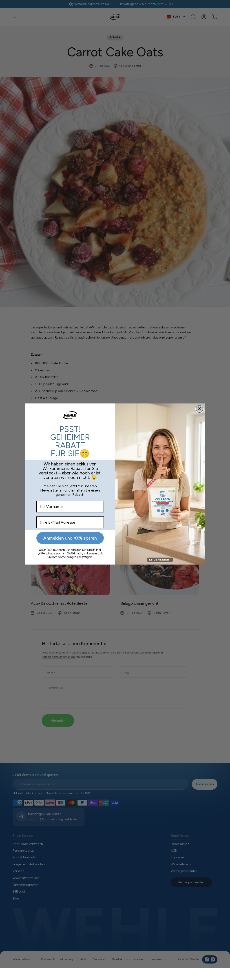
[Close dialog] (199, 408)
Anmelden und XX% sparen (70, 538)
